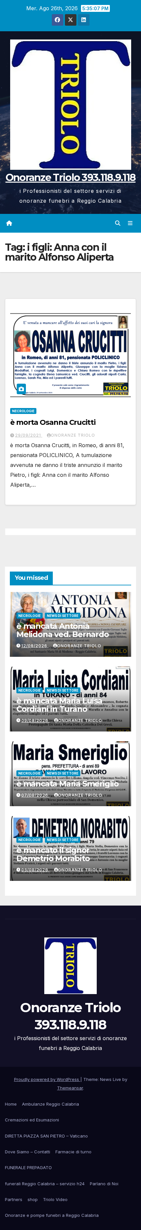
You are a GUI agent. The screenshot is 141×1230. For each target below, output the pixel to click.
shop (33, 1199)
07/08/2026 (35, 795)
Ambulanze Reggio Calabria (50, 1104)
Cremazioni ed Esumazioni (32, 1119)
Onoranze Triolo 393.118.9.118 (71, 177)
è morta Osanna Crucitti (52, 422)
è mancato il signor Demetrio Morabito (53, 854)
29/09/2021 (28, 435)
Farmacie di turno (73, 1151)
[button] (117, 223)
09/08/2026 (35, 720)
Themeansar (70, 1087)
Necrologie (23, 411)
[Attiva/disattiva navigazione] (130, 223)
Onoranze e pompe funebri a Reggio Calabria (52, 1215)
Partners (13, 1199)
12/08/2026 (35, 645)
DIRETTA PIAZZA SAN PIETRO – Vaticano (46, 1136)
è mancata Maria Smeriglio (67, 783)
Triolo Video (55, 1199)
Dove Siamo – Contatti (27, 1151)
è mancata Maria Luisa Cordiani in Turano (59, 705)
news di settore (62, 616)
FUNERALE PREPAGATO (28, 1167)
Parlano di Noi (104, 1183)
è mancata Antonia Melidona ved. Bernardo (62, 630)
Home (11, 1104)
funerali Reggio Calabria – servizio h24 (45, 1183)
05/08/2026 (35, 869)
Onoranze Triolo (73, 435)
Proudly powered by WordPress (47, 1079)
